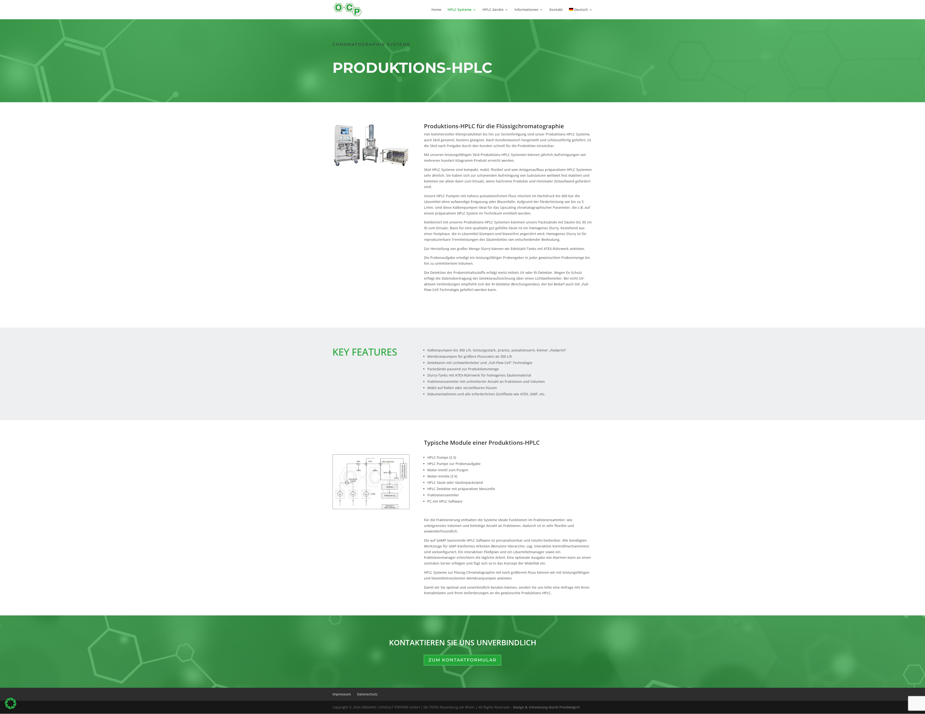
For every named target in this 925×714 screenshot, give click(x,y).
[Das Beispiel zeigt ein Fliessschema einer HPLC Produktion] (371, 508)
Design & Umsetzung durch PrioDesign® (546, 707)
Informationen (526, 10)
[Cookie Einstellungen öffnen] (10, 708)
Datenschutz (367, 694)
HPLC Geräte (492, 10)
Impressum (341, 694)
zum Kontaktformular (462, 660)
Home (436, 10)
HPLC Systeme (459, 10)
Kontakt (556, 10)
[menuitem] (581, 13)
